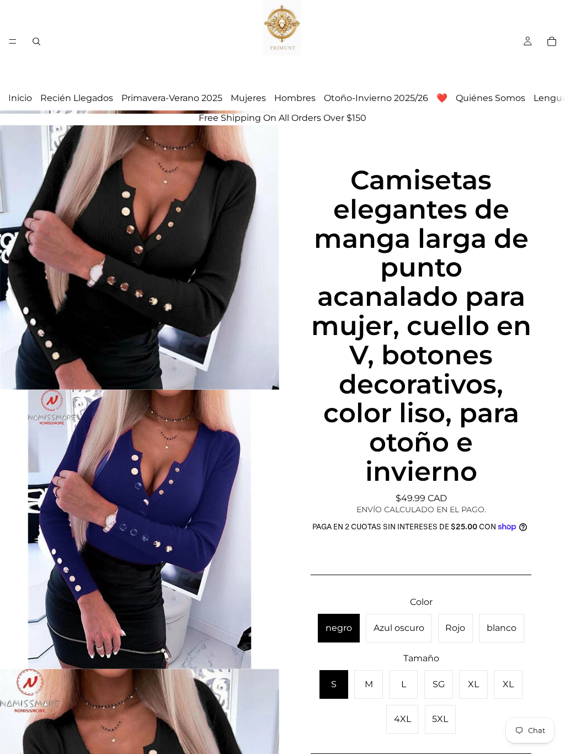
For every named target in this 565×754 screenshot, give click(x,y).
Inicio (20, 98)
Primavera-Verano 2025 (171, 98)
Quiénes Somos (490, 98)
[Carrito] (552, 41)
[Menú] (12, 41)
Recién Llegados (76, 98)
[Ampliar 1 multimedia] (139, 250)
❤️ (441, 98)
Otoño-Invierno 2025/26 (376, 98)
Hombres (295, 98)
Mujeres (248, 98)
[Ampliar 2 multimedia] (139, 529)
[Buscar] (36, 41)
